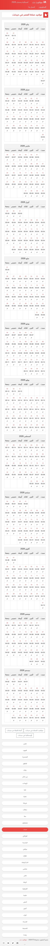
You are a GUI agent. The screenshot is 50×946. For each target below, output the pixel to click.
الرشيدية (25, 843)
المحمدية (25, 757)
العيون (25, 750)
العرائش (25, 836)
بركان (25, 770)
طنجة (25, 895)
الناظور (25, 764)
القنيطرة (25, 889)
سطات (25, 810)
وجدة (25, 935)
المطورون (42, 7)
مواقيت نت (37, 2)
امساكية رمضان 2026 (20, 2)
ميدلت (25, 829)
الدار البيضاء (25, 862)
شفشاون (25, 823)
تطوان (25, 856)
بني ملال (25, 777)
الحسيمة (25, 928)
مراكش (25, 849)
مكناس (25, 869)
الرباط (25, 882)
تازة (25, 790)
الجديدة (25, 922)
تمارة (25, 796)
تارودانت (25, 783)
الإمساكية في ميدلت (25, 735)
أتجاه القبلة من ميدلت (14, 730)
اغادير (25, 744)
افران (25, 915)
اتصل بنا (31, 7)
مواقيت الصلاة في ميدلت (34, 730)
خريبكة (25, 803)
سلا (25, 816)
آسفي (25, 902)
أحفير (25, 909)
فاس (25, 876)
